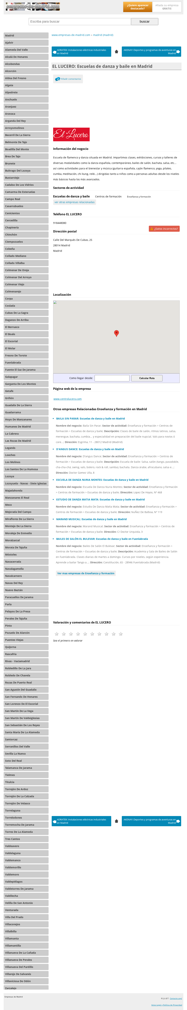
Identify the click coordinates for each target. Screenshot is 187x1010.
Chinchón (11, 234)
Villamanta (12, 938)
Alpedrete (11, 92)
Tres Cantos (12, 839)
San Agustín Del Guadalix (21, 689)
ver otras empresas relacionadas (75, 202)
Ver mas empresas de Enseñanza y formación (85, 573)
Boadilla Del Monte (17, 149)
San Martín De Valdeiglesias (22, 718)
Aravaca (10, 113)
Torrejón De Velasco (17, 803)
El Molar (10, 348)
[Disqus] (116, 699)
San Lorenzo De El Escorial (21, 704)
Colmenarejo (13, 291)
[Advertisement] (116, 104)
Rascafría (10, 654)
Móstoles (11, 554)
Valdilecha (11, 896)
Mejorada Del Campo (18, 512)
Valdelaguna (12, 853)
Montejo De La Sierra (18, 526)
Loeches (10, 455)
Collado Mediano (15, 256)
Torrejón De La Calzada (19, 796)
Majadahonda (13, 490)
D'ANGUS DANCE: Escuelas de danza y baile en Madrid (90, 449)
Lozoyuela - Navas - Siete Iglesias (26, 483)
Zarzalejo (10, 988)
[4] (116, 51)
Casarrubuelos (14, 206)
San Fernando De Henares (21, 696)
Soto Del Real (13, 760)
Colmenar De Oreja (17, 270)
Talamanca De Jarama (18, 768)
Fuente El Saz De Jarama (20, 369)
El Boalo (10, 334)
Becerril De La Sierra (17, 135)
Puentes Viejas (14, 640)
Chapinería (12, 227)
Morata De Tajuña (16, 547)
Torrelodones (13, 817)
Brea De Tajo (12, 156)
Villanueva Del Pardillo (19, 967)
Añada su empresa (166, 6)
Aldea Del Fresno (15, 78)
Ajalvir (9, 42)
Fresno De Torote (16, 355)
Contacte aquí (176, 998)
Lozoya (9, 476)
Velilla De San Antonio (19, 903)
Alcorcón (10, 71)
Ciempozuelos (14, 241)
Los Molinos (12, 462)
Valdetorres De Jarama (19, 888)
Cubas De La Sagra (16, 312)
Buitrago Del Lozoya (17, 170)
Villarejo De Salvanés (18, 974)
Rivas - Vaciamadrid (17, 661)
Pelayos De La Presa (17, 611)
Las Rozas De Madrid (18, 440)
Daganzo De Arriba (16, 320)
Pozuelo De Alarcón (17, 632)
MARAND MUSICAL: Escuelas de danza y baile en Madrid (91, 519)
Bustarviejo (12, 177)
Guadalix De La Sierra (18, 405)
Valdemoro (12, 874)
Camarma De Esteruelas (20, 192)
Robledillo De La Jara (18, 668)
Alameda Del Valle (16, 49)
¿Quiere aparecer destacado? (137, 6)
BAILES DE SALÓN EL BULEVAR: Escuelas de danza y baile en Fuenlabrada (102, 539)
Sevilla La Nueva (15, 753)
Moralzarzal (12, 540)
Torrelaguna (12, 810)
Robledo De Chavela (17, 675)
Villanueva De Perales (18, 960)
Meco (8, 504)
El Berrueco (12, 327)
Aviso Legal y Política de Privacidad (166, 1005)
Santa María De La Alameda (22, 732)
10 (120, 634)
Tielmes (10, 775)
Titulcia (9, 782)
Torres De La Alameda (19, 832)
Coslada (10, 305)
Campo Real (12, 199)
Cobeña (10, 248)
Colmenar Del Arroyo (18, 277)
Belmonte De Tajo (16, 142)
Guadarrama (13, 412)
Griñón (9, 398)
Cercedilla (11, 220)
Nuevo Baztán (14, 590)
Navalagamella (14, 568)
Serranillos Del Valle (17, 746)
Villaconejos (12, 924)
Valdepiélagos (13, 881)
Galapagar (11, 376)
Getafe (9, 391)
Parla (8, 604)
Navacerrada (13, 561)
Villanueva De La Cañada (20, 952)
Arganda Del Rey (15, 121)
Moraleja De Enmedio (18, 533)
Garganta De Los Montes (20, 384)
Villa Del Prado (14, 917)
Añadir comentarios (71, 78)
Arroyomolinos (14, 128)
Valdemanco (13, 860)
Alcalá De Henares (16, 57)
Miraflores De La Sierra (19, 519)
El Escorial (11, 341)
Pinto (8, 625)
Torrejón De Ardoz (16, 789)
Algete (9, 85)
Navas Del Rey (14, 583)
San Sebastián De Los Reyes (22, 725)
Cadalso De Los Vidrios (19, 185)
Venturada (11, 910)
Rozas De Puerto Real (18, 682)
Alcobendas (12, 64)
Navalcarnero (13, 576)
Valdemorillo (13, 867)
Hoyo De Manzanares (18, 419)
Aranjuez (10, 106)
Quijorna (10, 647)
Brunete (10, 163)
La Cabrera (12, 433)
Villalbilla (10, 931)
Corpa (9, 298)
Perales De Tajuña (16, 618)
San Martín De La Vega (19, 711)
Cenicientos (12, 213)
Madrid (9, 35)
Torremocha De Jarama (19, 824)
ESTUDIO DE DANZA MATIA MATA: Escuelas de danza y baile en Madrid (100, 499)
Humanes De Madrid (18, 426)
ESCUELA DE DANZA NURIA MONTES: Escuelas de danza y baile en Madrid (102, 479)
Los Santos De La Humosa (21, 469)
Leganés (10, 448)
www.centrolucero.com (68, 399)
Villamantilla (13, 945)
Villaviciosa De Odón (18, 981)
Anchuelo (11, 99)
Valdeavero (12, 846)
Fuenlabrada (13, 362)
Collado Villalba (14, 263)
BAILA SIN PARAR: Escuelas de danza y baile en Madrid (90, 418)
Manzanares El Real (17, 497)
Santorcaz (11, 739)
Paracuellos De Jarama (19, 597)
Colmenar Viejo (14, 284)
